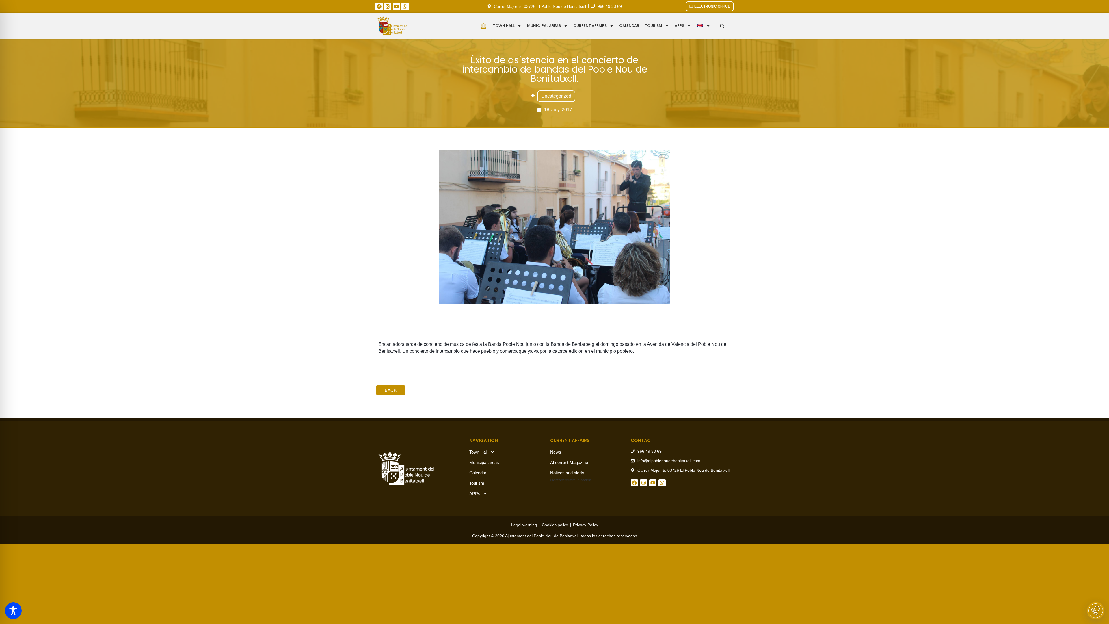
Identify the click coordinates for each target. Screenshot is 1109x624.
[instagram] (387, 6)
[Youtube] (396, 6)
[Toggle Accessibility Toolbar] (13, 611)
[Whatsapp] (405, 6)
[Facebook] (379, 6)
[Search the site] (722, 26)
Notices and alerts (567, 472)
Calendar (629, 25)
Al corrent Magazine (569, 462)
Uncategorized (556, 96)
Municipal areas (544, 25)
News (555, 452)
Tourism (653, 25)
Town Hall (504, 25)
